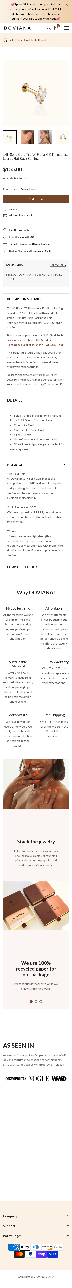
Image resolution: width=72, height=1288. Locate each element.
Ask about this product (20, 215)
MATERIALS (15, 464)
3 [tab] (40, 1001)
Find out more (58, 264)
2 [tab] (36, 1001)
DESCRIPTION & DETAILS (24, 299)
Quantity (9, 189)
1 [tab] (31, 1001)
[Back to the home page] (5, 40)
